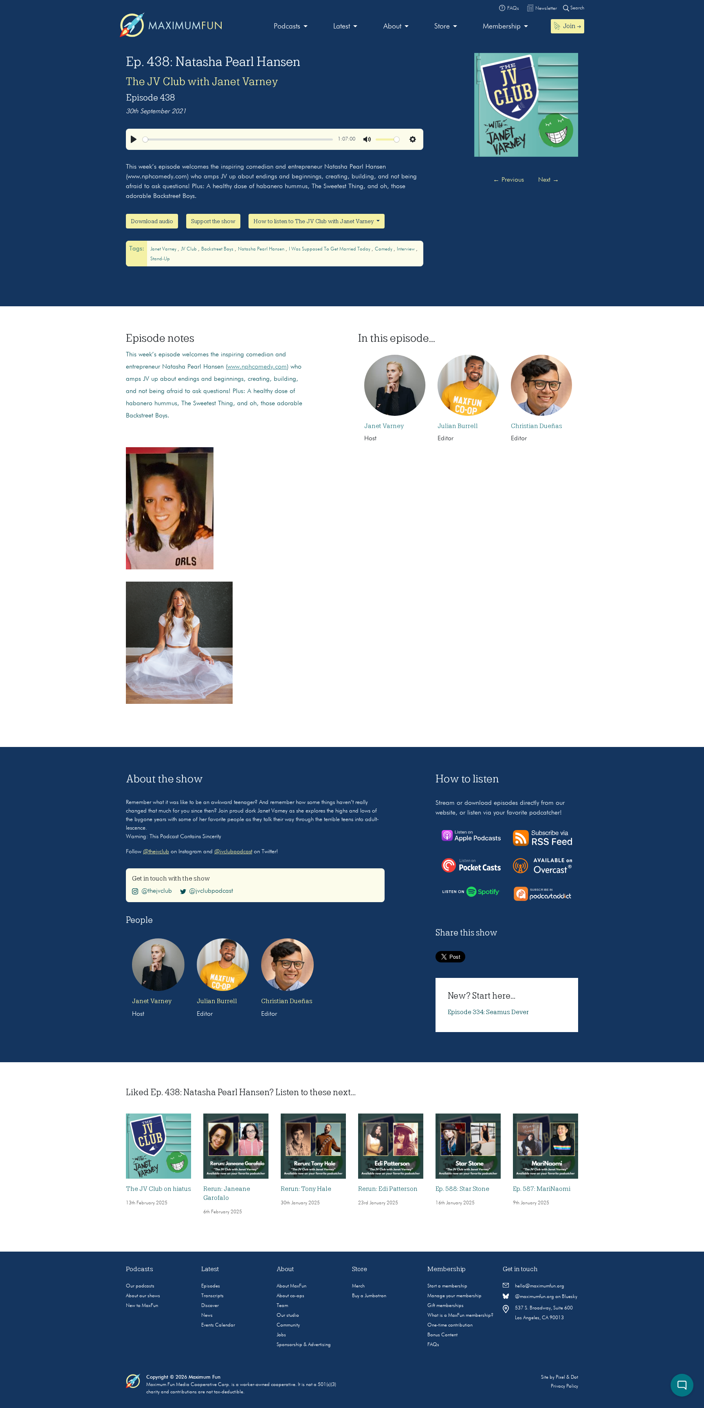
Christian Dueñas (536, 426)
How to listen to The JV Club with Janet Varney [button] (314, 221)
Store (442, 26)
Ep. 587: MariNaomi (541, 1189)
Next (548, 180)
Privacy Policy (564, 1386)
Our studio (288, 1315)
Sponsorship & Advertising (304, 1344)
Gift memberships (445, 1305)
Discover (210, 1305)
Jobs (281, 1335)
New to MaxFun (142, 1305)
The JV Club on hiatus (158, 1189)
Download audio (152, 221)
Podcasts (287, 26)
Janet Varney (164, 249)
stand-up (160, 259)
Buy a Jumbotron (369, 1296)
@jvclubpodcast (233, 851)
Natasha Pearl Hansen (262, 249)
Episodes (210, 1286)
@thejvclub (156, 851)
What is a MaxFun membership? (460, 1315)
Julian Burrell (458, 426)
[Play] (133, 139)
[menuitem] (291, 26)
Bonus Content (442, 1335)
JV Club (189, 249)
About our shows (143, 1296)
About (392, 26)
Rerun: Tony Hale (306, 1189)
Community (288, 1325)
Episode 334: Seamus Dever (488, 1012)
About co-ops (290, 1296)
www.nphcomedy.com (257, 367)
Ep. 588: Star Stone (462, 1189)
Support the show (213, 221)
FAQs (433, 1344)
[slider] (238, 139)
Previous (508, 180)
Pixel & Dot (567, 1377)
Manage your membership (454, 1296)
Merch (358, 1286)
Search (576, 8)
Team (282, 1305)
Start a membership (447, 1286)
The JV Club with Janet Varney (202, 81)
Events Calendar (218, 1325)
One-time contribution (450, 1325)
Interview (406, 249)
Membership (502, 26)
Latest (341, 26)
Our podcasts (140, 1286)
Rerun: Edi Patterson (388, 1189)
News (207, 1315)
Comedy (384, 249)
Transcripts (212, 1296)
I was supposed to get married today (330, 249)
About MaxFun (291, 1286)
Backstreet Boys (218, 249)
